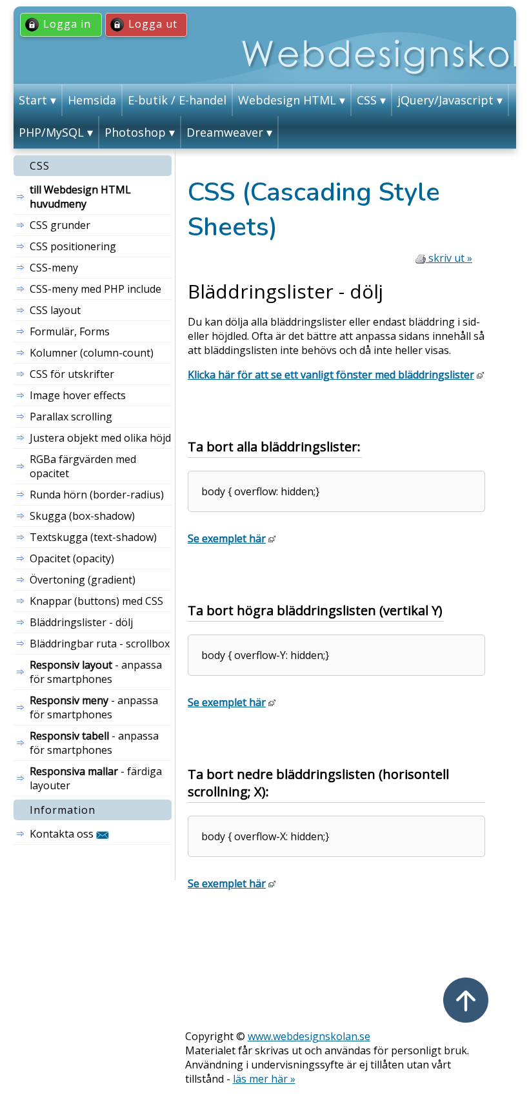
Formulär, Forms (70, 331)
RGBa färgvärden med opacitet (83, 466)
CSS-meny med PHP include (95, 289)
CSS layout (55, 310)
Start (33, 100)
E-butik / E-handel (177, 100)
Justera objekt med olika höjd (100, 438)
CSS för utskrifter (72, 374)
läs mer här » (264, 1079)
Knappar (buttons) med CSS (96, 601)
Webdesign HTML (287, 100)
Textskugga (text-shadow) (93, 537)
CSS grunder (60, 225)
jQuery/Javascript (445, 100)
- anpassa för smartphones (96, 672)
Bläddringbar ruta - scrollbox (100, 643)
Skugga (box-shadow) (82, 516)
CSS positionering (73, 246)
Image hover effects (78, 395)
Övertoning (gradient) (82, 580)
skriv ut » (449, 258)
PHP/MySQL (51, 132)
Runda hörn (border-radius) (97, 494)
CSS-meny (54, 268)
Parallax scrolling (71, 416)
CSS (367, 100)
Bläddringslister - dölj (81, 622)
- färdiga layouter (96, 778)
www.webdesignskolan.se (309, 1036)
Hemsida (92, 100)
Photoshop (135, 132)
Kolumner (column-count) (92, 353)
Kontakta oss (63, 834)
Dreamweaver (224, 132)
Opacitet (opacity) (72, 558)
